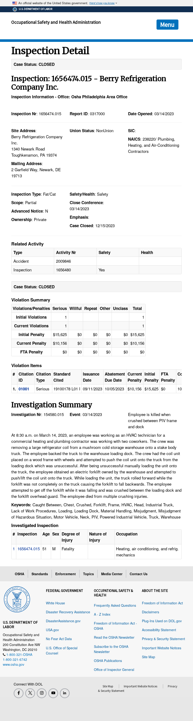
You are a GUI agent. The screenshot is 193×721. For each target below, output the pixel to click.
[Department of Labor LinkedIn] (65, 693)
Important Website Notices (161, 648)
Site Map (148, 656)
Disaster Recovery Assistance (68, 612)
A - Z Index (102, 614)
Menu (167, 24)
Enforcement (65, 573)
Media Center (111, 573)
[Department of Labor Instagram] (42, 693)
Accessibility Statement (159, 629)
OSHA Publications (108, 660)
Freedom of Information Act (162, 603)
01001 (24, 389)
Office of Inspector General (114, 669)
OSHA (19, 573)
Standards (40, 573)
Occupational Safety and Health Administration (56, 22)
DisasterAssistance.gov (63, 620)
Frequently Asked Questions (115, 605)
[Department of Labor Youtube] (53, 693)
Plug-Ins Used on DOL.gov (162, 620)
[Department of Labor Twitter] (30, 693)
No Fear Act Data (59, 638)
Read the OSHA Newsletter (114, 637)
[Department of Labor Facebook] (19, 693)
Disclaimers (150, 612)
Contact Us (139, 573)
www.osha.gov (13, 664)
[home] (17, 598)
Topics (88, 573)
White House (55, 603)
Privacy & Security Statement (163, 638)
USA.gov (52, 629)
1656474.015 (28, 548)
